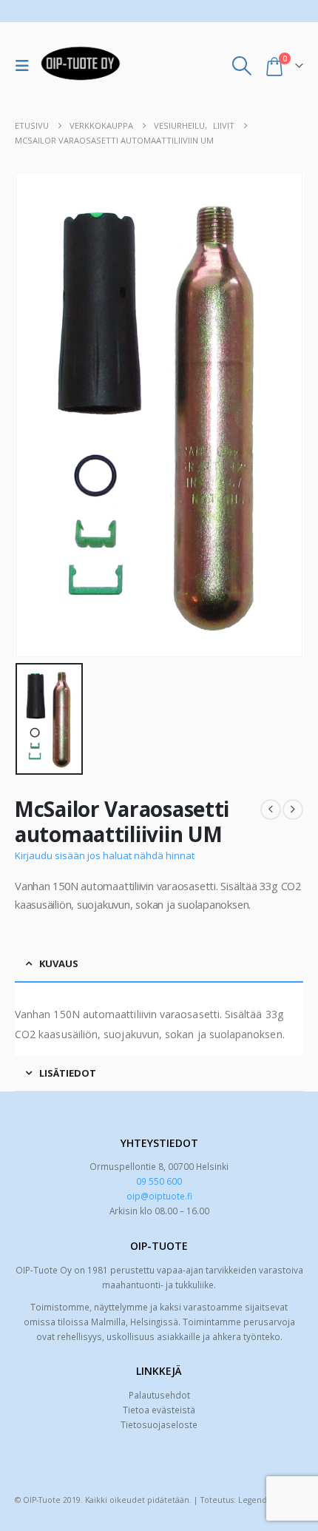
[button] (26, 65)
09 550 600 (159, 1181)
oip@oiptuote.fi (159, 1196)
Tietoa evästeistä (159, 1410)
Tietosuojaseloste (159, 1424)
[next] (293, 809)
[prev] (270, 809)
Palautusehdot (159, 1395)
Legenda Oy (261, 1500)
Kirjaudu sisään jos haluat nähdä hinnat (104, 855)
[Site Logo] (80, 66)
